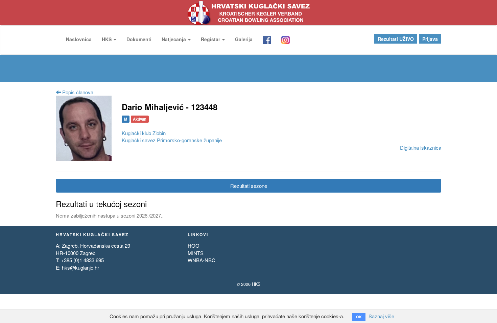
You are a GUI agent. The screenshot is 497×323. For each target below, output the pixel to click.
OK (359, 316)
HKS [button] (107, 39)
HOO (193, 245)
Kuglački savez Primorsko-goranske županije (172, 140)
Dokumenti (138, 39)
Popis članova (77, 92)
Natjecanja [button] (174, 39)
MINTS (196, 252)
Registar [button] (211, 39)
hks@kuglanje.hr (80, 267)
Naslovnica (79, 39)
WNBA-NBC (201, 260)
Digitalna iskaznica (420, 147)
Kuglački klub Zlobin (144, 132)
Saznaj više (381, 316)
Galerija (244, 39)
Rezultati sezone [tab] (248, 185)
